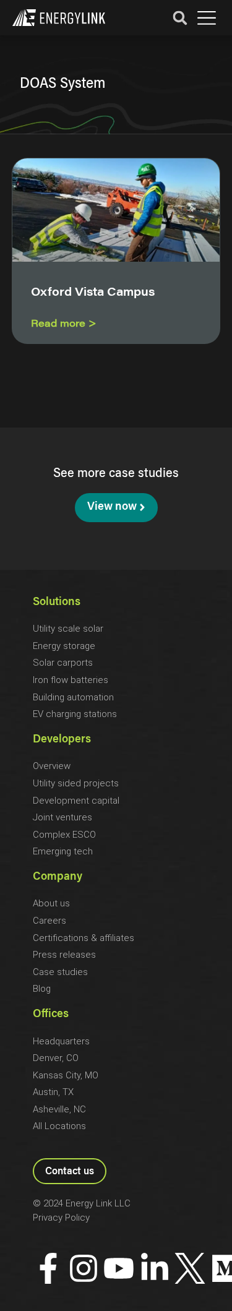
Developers (62, 740)
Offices (51, 1014)
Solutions (56, 602)
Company (57, 877)
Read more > (64, 324)
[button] (206, 18)
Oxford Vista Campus (93, 293)
